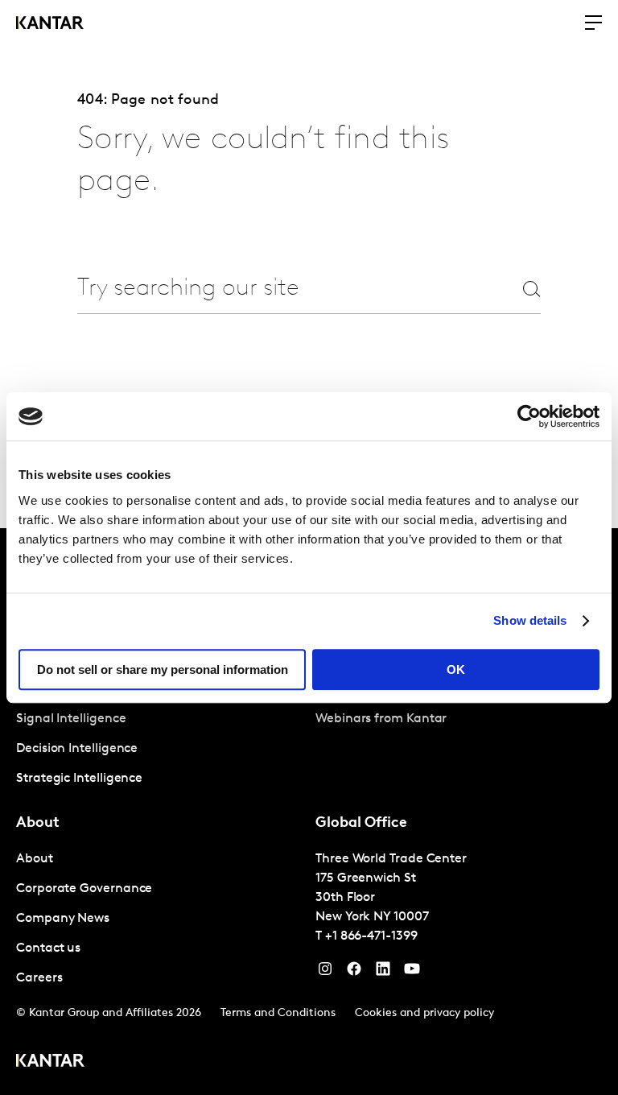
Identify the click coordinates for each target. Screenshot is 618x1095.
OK (456, 669)
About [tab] (38, 823)
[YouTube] (383, 972)
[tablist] (309, 811)
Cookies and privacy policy (424, 1013)
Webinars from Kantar (381, 719)
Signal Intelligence (71, 719)
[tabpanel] (159, 749)
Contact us (48, 948)
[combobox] (280, 288)
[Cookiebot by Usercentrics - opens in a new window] (529, 416)
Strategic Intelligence (79, 778)
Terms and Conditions (278, 1013)
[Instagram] (325, 972)
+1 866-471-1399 (371, 936)
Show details (529, 620)
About (34, 859)
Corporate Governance (84, 888)
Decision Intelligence (77, 748)
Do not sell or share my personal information (162, 669)
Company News (62, 918)
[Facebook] (354, 972)
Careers (39, 978)
